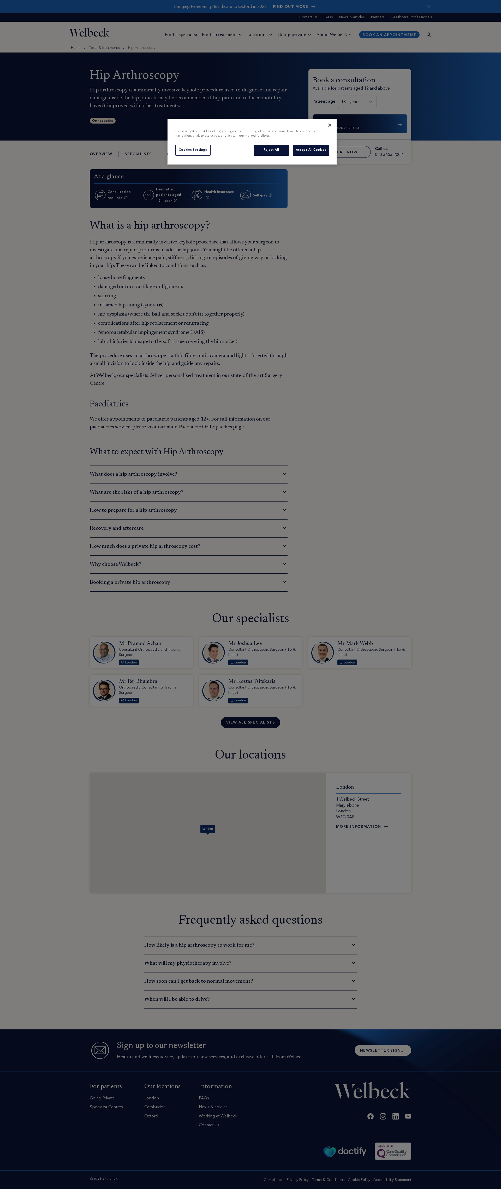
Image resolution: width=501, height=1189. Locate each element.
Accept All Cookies (311, 149)
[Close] (330, 125)
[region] (252, 142)
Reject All (271, 149)
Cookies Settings (193, 149)
